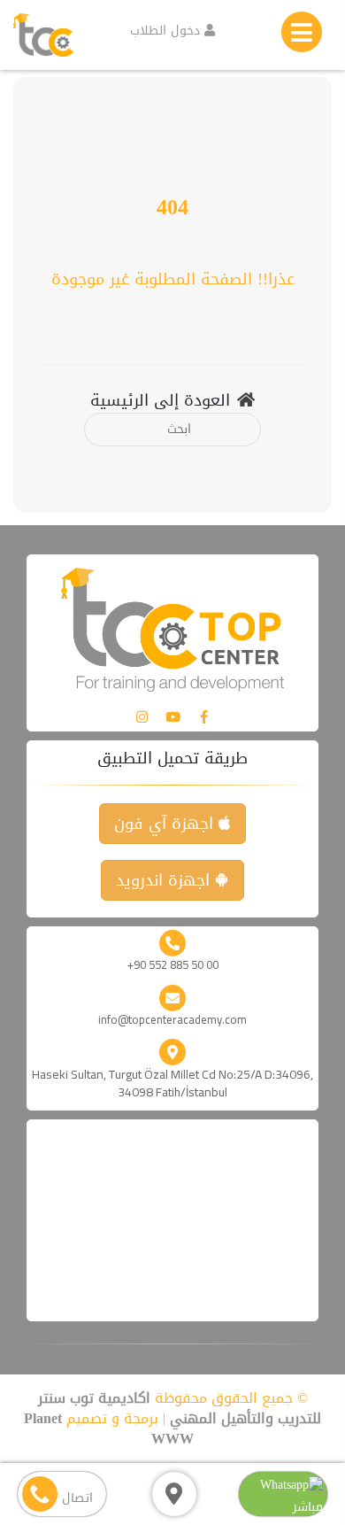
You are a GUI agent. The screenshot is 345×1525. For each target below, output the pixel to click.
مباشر (308, 1507)
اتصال (75, 1498)
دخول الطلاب (167, 31)
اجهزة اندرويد (165, 880)
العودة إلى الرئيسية (160, 401)
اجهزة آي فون (166, 824)
